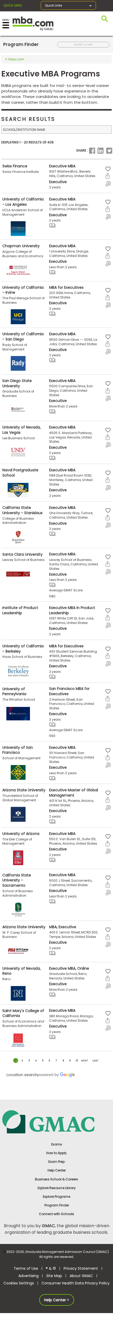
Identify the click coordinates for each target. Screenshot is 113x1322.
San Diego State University (17, 383)
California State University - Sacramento (16, 880)
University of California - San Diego (23, 336)
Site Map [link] (54, 1275)
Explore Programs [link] (56, 1196)
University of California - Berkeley (23, 648)
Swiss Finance (14, 166)
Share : (82, 150)
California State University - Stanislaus (22, 510)
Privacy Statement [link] (81, 1268)
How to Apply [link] (56, 1153)
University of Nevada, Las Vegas (21, 430)
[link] (56, 1121)
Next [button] (84, 1060)
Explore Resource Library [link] (57, 1188)
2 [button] (22, 1060)
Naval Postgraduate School (20, 472)
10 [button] (77, 1060)
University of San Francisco (17, 750)
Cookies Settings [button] (18, 1283)
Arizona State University (23, 790)
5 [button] (43, 1060)
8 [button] (63, 1060)
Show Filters (83, 44)
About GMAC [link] (81, 1275)
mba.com (15, 59)
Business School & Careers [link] (56, 1179)
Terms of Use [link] (26, 1268)
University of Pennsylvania (14, 691)
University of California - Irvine (23, 290)
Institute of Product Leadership (20, 610)
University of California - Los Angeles (23, 202)
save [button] (108, 169)
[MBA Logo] (33, 23)
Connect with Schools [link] (56, 1214)
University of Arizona (20, 833)
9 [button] (70, 1060)
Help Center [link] (57, 1170)
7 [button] (56, 1060)
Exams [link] (56, 1144)
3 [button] (29, 1060)
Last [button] (96, 1060)
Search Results (28, 119)
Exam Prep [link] (56, 1161)
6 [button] (49, 1060)
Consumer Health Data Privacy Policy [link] (76, 1283)
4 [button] (36, 1060)
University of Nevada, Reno (21, 971)
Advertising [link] (28, 1275)
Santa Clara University (22, 554)
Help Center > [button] (56, 1300)
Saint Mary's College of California (23, 1013)
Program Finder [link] (56, 1205)
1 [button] (15, 1060)
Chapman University (21, 246)
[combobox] (56, 129)
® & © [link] (51, 1268)
